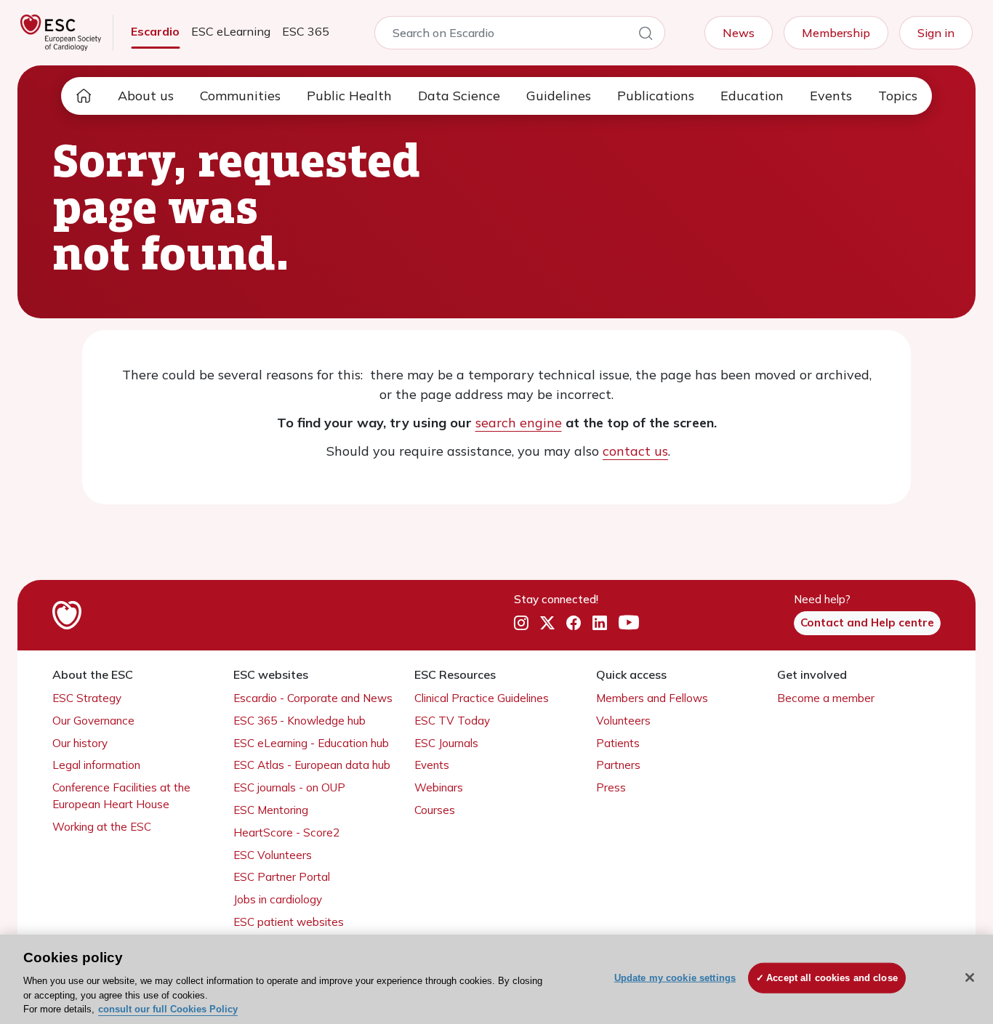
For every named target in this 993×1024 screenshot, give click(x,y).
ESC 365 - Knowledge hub (299, 720)
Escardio (155, 31)
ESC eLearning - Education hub (311, 743)
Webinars (438, 787)
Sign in (935, 32)
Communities (240, 95)
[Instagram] (521, 623)
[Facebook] (573, 623)
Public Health (349, 95)
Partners (618, 765)
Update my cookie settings (675, 977)
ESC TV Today (452, 720)
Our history (80, 743)
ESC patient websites (288, 922)
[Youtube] (629, 623)
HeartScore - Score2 (286, 832)
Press (611, 787)
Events (831, 95)
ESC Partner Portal (281, 877)
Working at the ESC (101, 827)
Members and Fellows (652, 698)
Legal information (96, 765)
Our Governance (93, 720)
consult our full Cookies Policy (168, 1009)
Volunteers (623, 720)
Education (752, 95)
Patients (618, 743)
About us (146, 95)
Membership (836, 32)
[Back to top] (946, 919)
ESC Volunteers (272, 855)
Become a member (826, 698)
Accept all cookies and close (832, 977)
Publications (655, 95)
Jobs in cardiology (277, 899)
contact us (635, 451)
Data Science (459, 95)
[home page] (83, 96)
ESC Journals (446, 743)
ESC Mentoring (270, 810)
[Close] (970, 977)
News (739, 32)
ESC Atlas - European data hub (311, 765)
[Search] (645, 36)
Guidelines (558, 95)
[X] (547, 623)
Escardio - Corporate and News (313, 698)
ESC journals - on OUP (289, 787)
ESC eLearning (230, 31)
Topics (897, 95)
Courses (434, 810)
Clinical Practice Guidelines (481, 698)
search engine (518, 422)
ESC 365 (305, 31)
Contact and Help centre (867, 622)
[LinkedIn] (599, 623)
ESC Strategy (86, 698)
